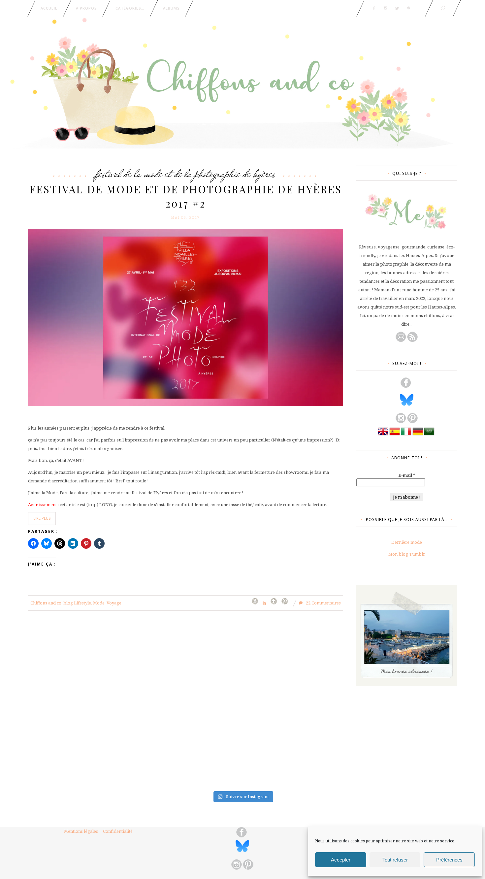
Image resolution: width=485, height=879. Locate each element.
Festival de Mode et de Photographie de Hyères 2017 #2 (185, 196)
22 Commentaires (323, 603)
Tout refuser (395, 860)
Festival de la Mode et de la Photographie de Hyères (185, 173)
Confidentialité (118, 831)
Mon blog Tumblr (406, 554)
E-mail (406, 475)
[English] (383, 435)
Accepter (340, 860)
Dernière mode (406, 542)
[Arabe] (429, 435)
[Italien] (406, 435)
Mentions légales (81, 831)
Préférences (449, 860)
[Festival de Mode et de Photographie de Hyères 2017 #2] (185, 317)
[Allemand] (417, 435)
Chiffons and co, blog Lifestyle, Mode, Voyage (75, 603)
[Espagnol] (394, 435)
